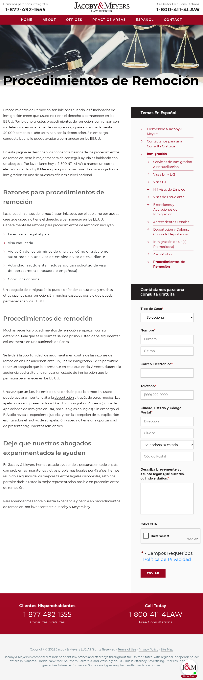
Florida (42, 661)
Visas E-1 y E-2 (164, 174)
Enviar (153, 573)
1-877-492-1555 (25, 9)
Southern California (78, 661)
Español (145, 20)
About (49, 20)
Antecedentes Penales (171, 222)
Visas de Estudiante (169, 197)
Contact (173, 20)
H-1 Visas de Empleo (169, 189)
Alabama (30, 661)
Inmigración (157, 154)
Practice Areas (109, 20)
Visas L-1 (159, 182)
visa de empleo (55, 257)
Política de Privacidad (167, 559)
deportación (64, 397)
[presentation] (171, 536)
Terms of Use (127, 649)
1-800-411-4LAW (178, 9)
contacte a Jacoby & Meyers (61, 507)
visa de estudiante (89, 257)
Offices (74, 20)
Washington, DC (111, 661)
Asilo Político (163, 254)
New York (56, 661)
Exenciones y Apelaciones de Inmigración (165, 209)
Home (27, 20)
